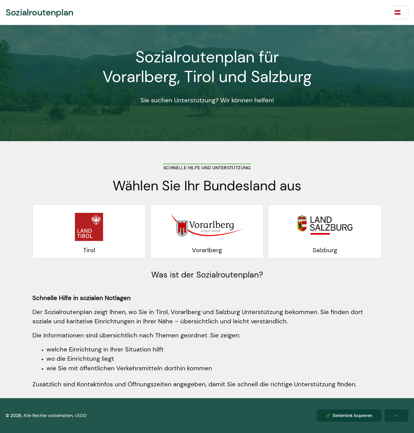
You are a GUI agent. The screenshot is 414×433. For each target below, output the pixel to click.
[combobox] (399, 12)
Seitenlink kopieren (352, 415)
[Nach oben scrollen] (396, 415)
